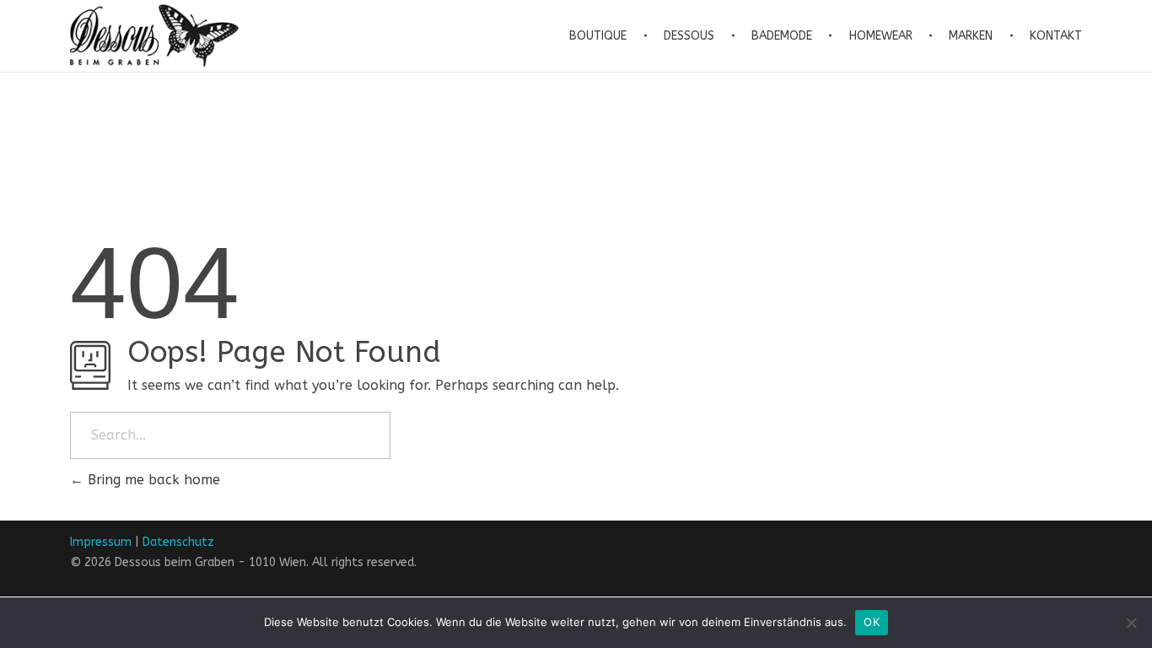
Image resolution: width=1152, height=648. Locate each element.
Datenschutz (178, 542)
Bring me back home (151, 480)
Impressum (101, 542)
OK (872, 622)
